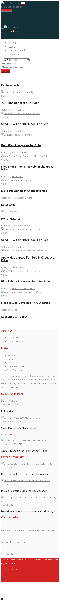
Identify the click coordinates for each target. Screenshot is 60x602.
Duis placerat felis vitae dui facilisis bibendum (24, 491)
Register (11, 355)
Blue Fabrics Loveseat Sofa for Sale (25, 281)
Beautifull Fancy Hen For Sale (21, 145)
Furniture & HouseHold (23, 288)
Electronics (17, 176)
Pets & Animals (19, 152)
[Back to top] (2, 599)
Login (4, 6)
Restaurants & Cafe (22, 197)
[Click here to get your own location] (31, 67)
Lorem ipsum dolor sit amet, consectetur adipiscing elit (29, 511)
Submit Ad (6, 10)
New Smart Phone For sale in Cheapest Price (27, 168)
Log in (10, 359)
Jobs (14, 309)
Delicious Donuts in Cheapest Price (24, 191)
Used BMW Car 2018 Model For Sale (24, 124)
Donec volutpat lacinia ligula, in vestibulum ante (25, 474)
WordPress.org (15, 370)
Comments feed (15, 366)
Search (5, 71)
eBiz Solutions (11, 563)
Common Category (22, 225)
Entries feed (13, 362)
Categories (13, 37)
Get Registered (14, 6)
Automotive (18, 109)
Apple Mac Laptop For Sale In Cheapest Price (27, 259)
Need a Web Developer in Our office (25, 303)
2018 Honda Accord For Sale (20, 103)
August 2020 (13, 337)
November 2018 (15, 341)
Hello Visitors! (10, 218)
